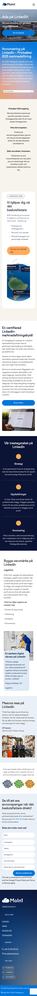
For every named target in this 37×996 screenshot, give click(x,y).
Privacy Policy (20, 880)
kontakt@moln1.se (11, 954)
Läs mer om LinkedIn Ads (18, 250)
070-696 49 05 (18, 819)
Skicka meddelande (24, 873)
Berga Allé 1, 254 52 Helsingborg (12, 993)
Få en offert (18, 403)
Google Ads (7, 930)
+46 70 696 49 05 (11, 949)
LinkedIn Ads (16, 196)
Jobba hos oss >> (9, 906)
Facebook (9, 968)
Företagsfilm (7, 935)
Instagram (9, 977)
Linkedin (5, 921)
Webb (4, 926)
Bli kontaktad (18, 33)
